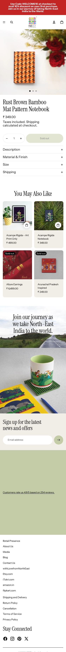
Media (6, 551)
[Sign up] (58, 440)
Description (11, 149)
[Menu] (4, 22)
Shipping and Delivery (15, 597)
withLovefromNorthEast (16, 568)
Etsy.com (8, 573)
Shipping (9, 172)
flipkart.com (9, 590)
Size (6, 164)
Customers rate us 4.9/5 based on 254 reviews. (29, 492)
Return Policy (10, 602)
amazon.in (8, 585)
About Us (8, 546)
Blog (5, 557)
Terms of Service (12, 613)
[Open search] (11, 22)
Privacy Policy (10, 619)
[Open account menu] (54, 22)
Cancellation (9, 608)
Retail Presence (11, 540)
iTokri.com (8, 579)
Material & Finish (15, 157)
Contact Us (9, 562)
